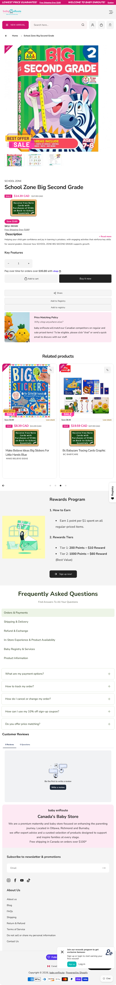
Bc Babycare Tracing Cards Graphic (84, 450)
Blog (9, 905)
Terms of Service (16, 929)
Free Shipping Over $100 (39, 2)
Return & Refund (16, 923)
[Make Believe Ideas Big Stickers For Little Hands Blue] (29, 391)
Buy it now (85, 278)
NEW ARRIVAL (18, 24)
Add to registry (58, 307)
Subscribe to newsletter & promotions (34, 857)
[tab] (50, 485)
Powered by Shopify (77, 972)
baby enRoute (57, 972)
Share (59, 293)
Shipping (11, 917)
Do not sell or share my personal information (31, 935)
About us (12, 899)
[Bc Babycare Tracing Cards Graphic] (86, 391)
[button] (14, 164)
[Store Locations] (110, 25)
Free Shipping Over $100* (17, 229)
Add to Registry (58, 301)
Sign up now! (65, 574)
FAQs (10, 911)
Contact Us (13, 941)
